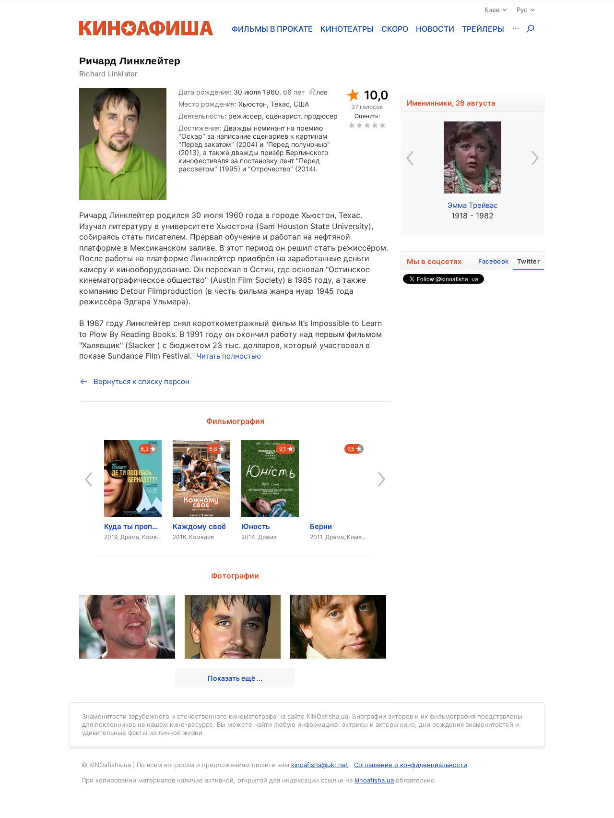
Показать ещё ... (235, 678)
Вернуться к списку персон (141, 381)
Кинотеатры (347, 29)
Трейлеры (483, 29)
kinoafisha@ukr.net (319, 765)
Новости (435, 29)
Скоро (394, 29)
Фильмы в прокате (272, 29)
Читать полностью (228, 356)
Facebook (493, 261)
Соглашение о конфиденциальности (410, 765)
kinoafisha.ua (374, 780)
